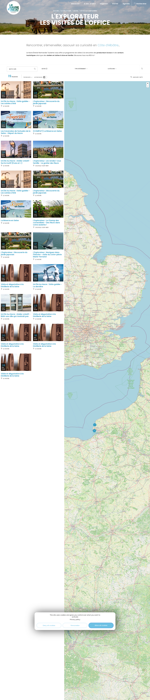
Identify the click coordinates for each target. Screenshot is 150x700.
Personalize (75, 625)
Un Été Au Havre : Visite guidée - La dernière (47, 285)
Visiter (75, 11)
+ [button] (147, 83)
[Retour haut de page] (145, 689)
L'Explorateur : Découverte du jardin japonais (46, 102)
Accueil (56, 11)
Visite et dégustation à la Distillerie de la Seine (12, 285)
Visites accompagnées (88, 11)
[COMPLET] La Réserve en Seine (47, 131)
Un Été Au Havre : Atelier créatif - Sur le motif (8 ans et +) (15, 162)
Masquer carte (138, 77)
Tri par (27, 77)
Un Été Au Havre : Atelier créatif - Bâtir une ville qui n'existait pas (15, 315)
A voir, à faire (66, 11)
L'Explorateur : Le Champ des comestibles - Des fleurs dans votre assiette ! (46, 222)
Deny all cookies (49, 625)
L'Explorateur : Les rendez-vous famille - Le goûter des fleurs (47, 162)
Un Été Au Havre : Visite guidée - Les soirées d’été (15, 102)
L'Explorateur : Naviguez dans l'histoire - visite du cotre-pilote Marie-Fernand (47, 254)
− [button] (147, 86)
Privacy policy (75, 619)
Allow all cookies (101, 625)
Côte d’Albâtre (108, 45)
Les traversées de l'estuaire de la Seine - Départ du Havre (15, 132)
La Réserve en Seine (10, 220)
